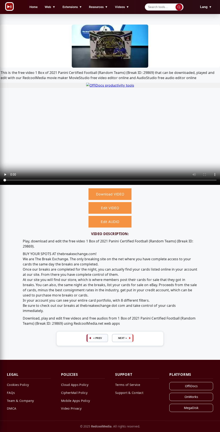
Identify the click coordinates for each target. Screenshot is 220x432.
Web (50, 7)
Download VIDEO (110, 194)
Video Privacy (71, 408)
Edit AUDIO (110, 222)
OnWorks (191, 397)
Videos (122, 7)
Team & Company (20, 400)
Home (33, 7)
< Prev (97, 338)
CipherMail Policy (74, 392)
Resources (98, 7)
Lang (206, 7)
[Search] (179, 7)
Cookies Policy (18, 384)
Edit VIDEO (110, 208)
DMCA (11, 408)
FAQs (11, 392)
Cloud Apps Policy (75, 384)
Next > (122, 338)
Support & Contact (129, 392)
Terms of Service (127, 384)
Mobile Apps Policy (75, 400)
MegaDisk (191, 408)
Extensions (72, 7)
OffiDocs (191, 386)
